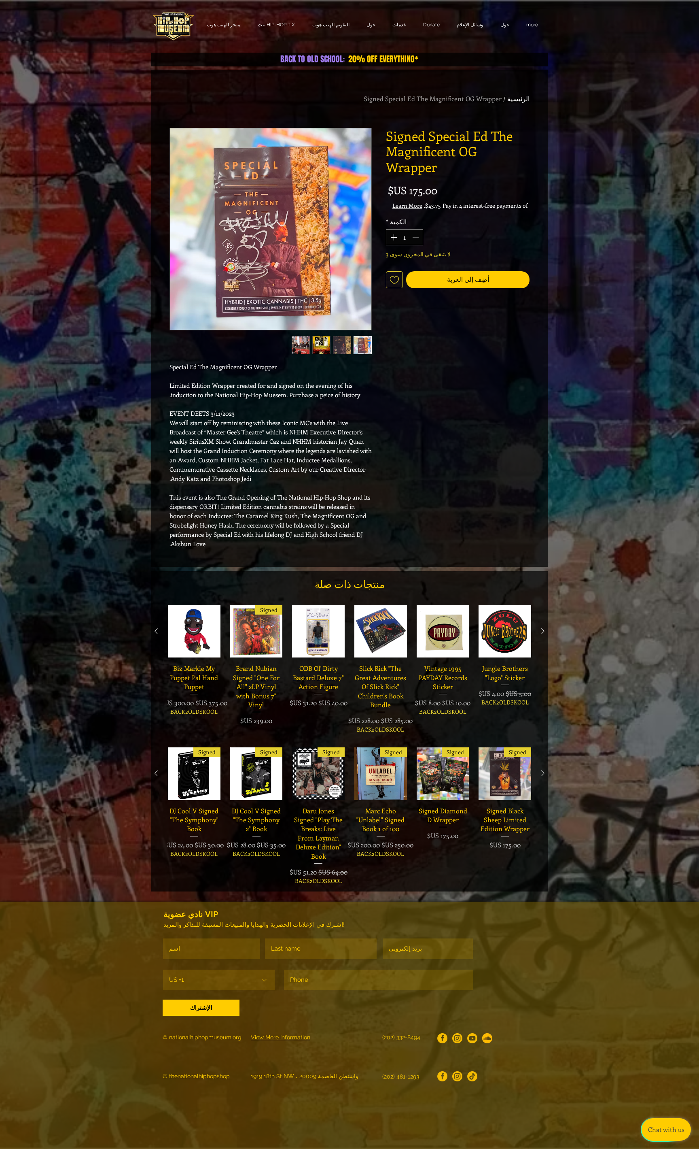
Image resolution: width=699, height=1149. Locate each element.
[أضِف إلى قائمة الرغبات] (394, 287)
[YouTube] (472, 1038)
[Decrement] (416, 245)
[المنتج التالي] (156, 631)
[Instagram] (457, 1038)
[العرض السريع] (505, 631)
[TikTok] (472, 1076)
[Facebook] (442, 1038)
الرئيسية (518, 98)
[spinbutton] (404, 245)
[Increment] (392, 245)
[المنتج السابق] (543, 631)
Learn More (466, 213)
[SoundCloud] (487, 1038)
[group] (349, 669)
